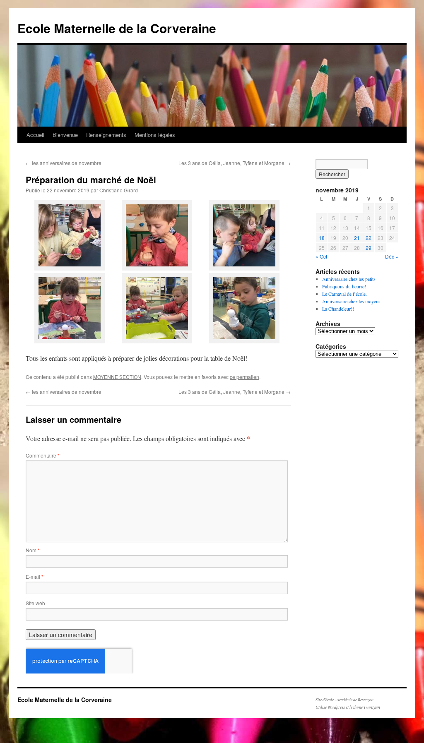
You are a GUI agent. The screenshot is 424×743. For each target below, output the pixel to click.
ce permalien (244, 376)
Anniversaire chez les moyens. (352, 301)
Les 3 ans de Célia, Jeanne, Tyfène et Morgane (234, 162)
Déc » (391, 256)
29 (368, 247)
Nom (33, 550)
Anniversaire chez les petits (349, 279)
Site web (35, 602)
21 (357, 237)
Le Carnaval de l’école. (344, 293)
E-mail (34, 576)
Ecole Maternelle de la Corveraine (116, 28)
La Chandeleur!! (338, 308)
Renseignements (106, 135)
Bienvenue (65, 135)
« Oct (321, 256)
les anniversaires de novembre (63, 162)
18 (322, 237)
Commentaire (43, 455)
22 (368, 237)
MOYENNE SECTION (117, 376)
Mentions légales (155, 135)
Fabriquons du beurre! (344, 286)
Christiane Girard (118, 190)
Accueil (35, 135)
